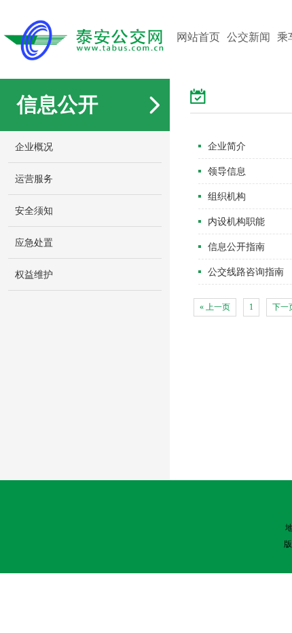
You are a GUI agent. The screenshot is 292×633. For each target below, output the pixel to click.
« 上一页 (215, 307)
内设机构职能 (236, 221)
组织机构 (227, 196)
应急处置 (34, 242)
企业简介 (227, 146)
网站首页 (198, 37)
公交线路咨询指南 (246, 271)
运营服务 (34, 178)
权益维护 (34, 274)
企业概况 (34, 146)
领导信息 (227, 171)
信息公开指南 (236, 246)
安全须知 (34, 210)
